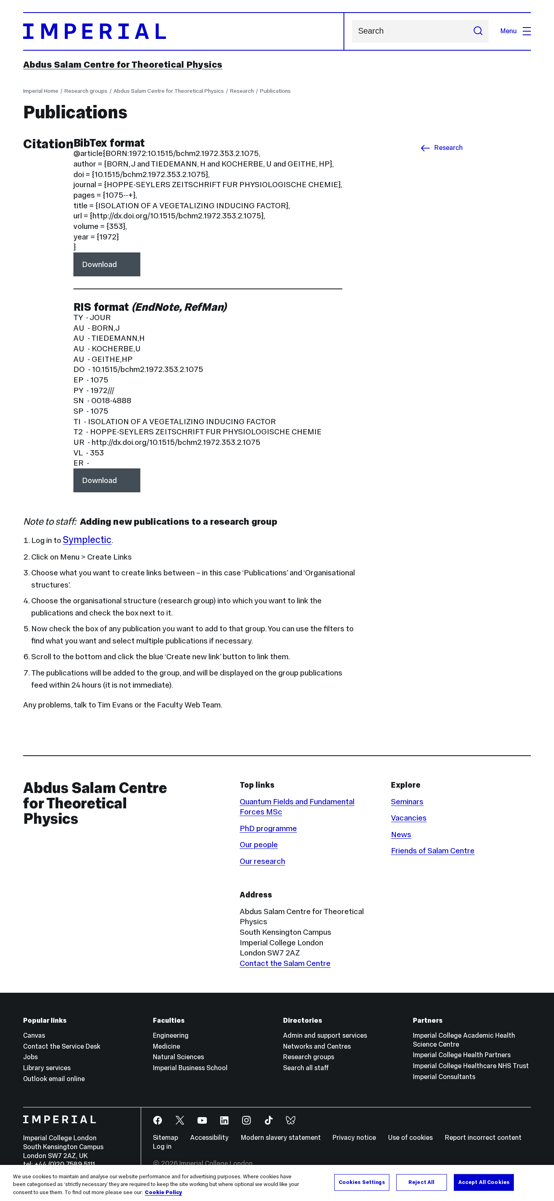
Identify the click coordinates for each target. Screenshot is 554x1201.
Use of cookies (410, 1137)
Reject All (421, 1182)
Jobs (30, 1057)
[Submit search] (478, 31)
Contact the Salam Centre (285, 963)
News (401, 834)
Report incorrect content (483, 1137)
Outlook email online (54, 1079)
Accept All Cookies (483, 1182)
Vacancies (409, 818)
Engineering (171, 1035)
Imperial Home (40, 90)
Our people (259, 844)
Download (99, 264)
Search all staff (306, 1068)
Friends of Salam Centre (433, 850)
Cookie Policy (163, 1192)
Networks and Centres (317, 1046)
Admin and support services (325, 1035)
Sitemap (165, 1137)
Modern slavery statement (281, 1137)
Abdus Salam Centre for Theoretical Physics (122, 64)
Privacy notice (354, 1137)
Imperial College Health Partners (462, 1055)
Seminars (407, 801)
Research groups (85, 90)
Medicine (166, 1046)
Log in (162, 1146)
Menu (508, 31)
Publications (275, 90)
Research (242, 90)
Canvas (34, 1035)
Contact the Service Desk (61, 1046)
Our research (262, 861)
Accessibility (209, 1137)
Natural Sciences (178, 1057)
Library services (47, 1068)
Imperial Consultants (444, 1077)
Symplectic (87, 539)
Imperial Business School (190, 1068)
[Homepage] (183, 31)
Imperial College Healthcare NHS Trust (471, 1066)
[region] (277, 1183)
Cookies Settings (362, 1182)
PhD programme (268, 828)
